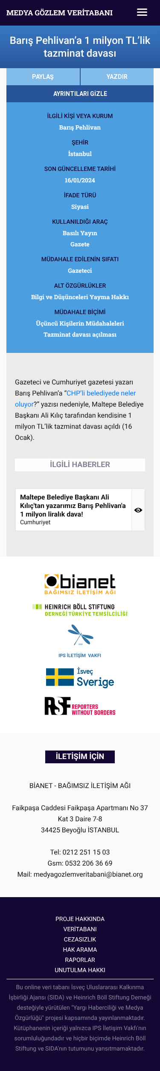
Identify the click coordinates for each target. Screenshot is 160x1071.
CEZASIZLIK (80, 939)
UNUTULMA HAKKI (80, 970)
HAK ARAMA (80, 950)
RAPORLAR (80, 960)
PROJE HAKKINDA (80, 919)
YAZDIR (117, 76)
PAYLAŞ (43, 76)
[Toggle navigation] (142, 13)
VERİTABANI (80, 929)
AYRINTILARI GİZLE (80, 93)
